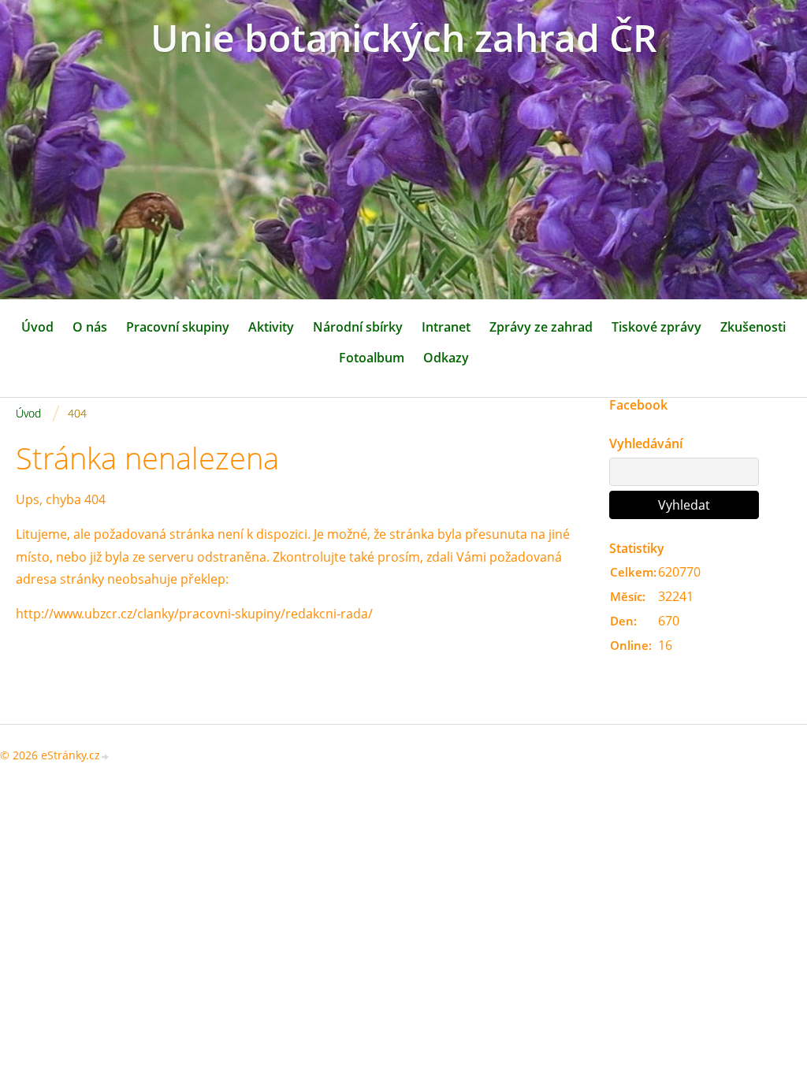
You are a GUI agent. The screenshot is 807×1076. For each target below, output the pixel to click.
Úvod (37, 327)
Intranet (446, 327)
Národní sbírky (358, 327)
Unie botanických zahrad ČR (404, 37)
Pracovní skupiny (177, 327)
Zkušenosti (753, 327)
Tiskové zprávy (656, 327)
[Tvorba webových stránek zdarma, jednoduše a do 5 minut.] (105, 756)
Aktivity (271, 327)
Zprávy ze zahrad (541, 327)
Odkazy (446, 357)
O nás (90, 327)
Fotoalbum (371, 357)
